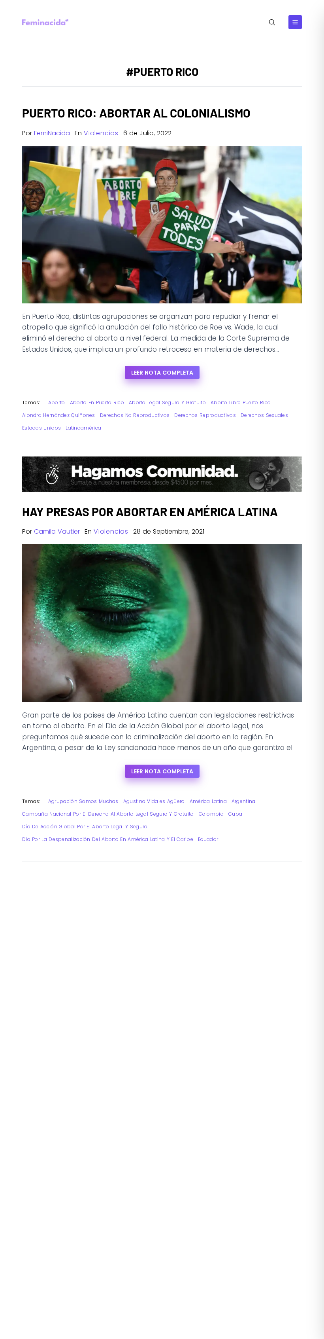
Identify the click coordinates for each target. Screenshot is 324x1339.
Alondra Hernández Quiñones (58, 415)
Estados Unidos (41, 427)
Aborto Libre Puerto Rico (241, 402)
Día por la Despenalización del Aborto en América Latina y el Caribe (107, 839)
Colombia (211, 814)
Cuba (235, 814)
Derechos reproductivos (205, 415)
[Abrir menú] (295, 22)
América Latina (208, 801)
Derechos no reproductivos (135, 415)
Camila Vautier (57, 531)
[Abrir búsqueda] (272, 22)
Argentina (244, 801)
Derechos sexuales (264, 415)
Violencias (101, 133)
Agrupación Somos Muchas (83, 801)
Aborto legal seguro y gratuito (167, 402)
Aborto (56, 402)
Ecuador (208, 839)
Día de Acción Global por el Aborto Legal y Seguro (85, 826)
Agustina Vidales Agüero (154, 801)
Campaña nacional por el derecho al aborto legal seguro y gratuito (108, 814)
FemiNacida (52, 133)
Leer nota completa (162, 373)
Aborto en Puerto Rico (97, 402)
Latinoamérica (83, 427)
